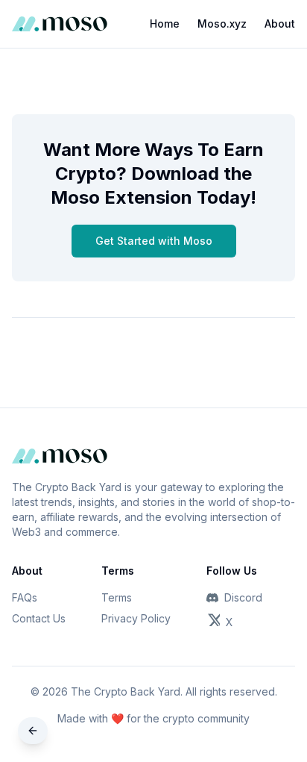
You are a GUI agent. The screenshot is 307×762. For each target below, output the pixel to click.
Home (165, 23)
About (280, 23)
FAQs (24, 597)
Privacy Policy (136, 618)
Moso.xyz (222, 23)
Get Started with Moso (153, 240)
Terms (116, 597)
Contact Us (39, 618)
